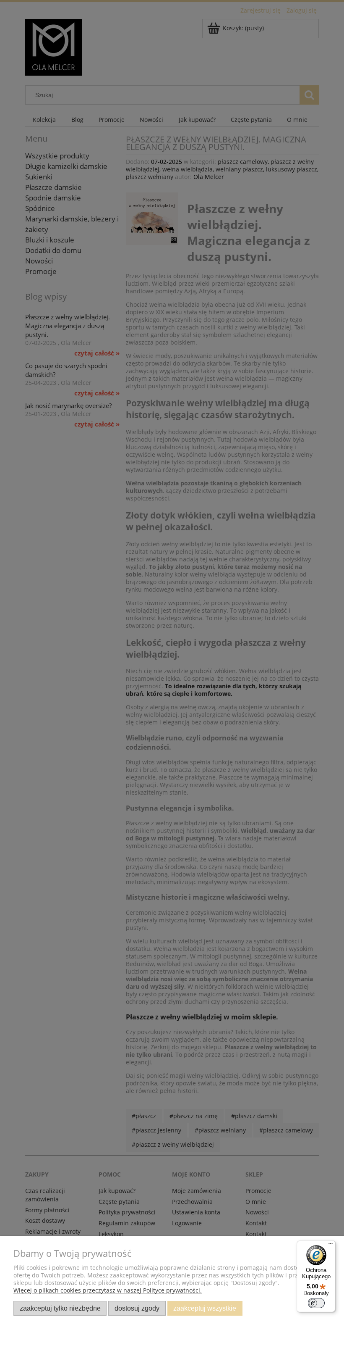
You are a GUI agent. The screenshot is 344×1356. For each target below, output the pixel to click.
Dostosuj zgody (137, 1308)
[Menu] (331, 1245)
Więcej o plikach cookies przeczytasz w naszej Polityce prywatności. (107, 1290)
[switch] (316, 1303)
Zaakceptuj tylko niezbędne (60, 1308)
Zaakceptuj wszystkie (204, 1308)
